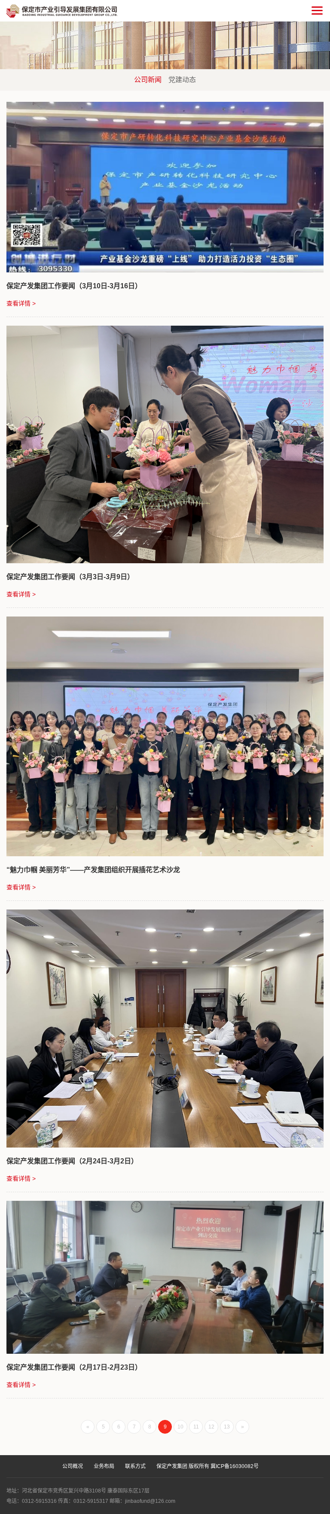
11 (196, 1427)
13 (227, 1427)
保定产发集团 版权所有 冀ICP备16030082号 (207, 1466)
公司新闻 (148, 79)
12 (211, 1427)
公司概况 (72, 1466)
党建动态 (182, 79)
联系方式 (135, 1466)
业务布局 (104, 1466)
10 (180, 1427)
